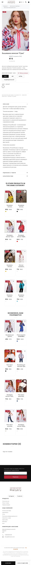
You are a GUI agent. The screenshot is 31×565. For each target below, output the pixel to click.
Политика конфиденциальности (9, 516)
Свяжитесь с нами (6, 518)
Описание (6, 104)
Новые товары (5, 503)
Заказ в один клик (22, 563)
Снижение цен (5, 501)
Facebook (19, 496)
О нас (3, 514)
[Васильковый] (17, 341)
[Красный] (17, 241)
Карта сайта (5, 519)
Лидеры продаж (6, 505)
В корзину (8, 563)
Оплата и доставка (6, 510)
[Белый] (5, 241)
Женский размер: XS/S (9, 73)
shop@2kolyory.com (10, 536)
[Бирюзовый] (17, 301)
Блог (3, 523)
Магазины (4, 521)
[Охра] (5, 211)
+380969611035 (8, 535)
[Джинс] (17, 400)
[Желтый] (5, 271)
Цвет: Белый (6, 84)
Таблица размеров (23, 73)
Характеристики (8, 176)
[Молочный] (5, 430)
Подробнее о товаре (9, 172)
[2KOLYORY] (15, 489)
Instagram (11, 496)
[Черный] (17, 211)
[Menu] (2, 2)
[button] (15, 499)
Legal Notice (5, 512)
